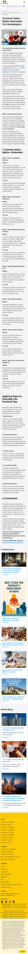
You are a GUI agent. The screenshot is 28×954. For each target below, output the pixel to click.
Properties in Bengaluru (7, 822)
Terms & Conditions (14, 948)
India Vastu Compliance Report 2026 (11, 884)
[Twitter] (6, 902)
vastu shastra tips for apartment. (13, 542)
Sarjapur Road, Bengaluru (8, 859)
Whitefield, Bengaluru (7, 851)
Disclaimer (4, 877)
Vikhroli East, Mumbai (7, 854)
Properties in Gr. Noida (7, 832)
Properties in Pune (6, 842)
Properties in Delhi (6, 824)
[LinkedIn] (14, 902)
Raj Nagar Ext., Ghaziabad (8, 849)
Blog (2, 879)
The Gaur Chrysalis (17, 904)
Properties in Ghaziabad (8, 829)
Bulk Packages (5, 882)
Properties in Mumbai (7, 837)
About (2, 866)
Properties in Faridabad (7, 827)
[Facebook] (2, 902)
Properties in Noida (6, 840)
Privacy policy (5, 871)
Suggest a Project (6, 887)
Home (2, 11)
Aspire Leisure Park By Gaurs (18, 907)
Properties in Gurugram (7, 835)
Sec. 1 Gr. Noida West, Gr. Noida (10, 857)
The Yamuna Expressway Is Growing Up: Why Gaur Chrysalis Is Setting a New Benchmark (13, 798)
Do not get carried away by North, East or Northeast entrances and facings (12, 571)
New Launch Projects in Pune (12, 911)
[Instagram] (10, 902)
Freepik (3, 45)
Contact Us (4, 869)
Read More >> (6, 574)
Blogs (7, 11)
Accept (22, 951)
